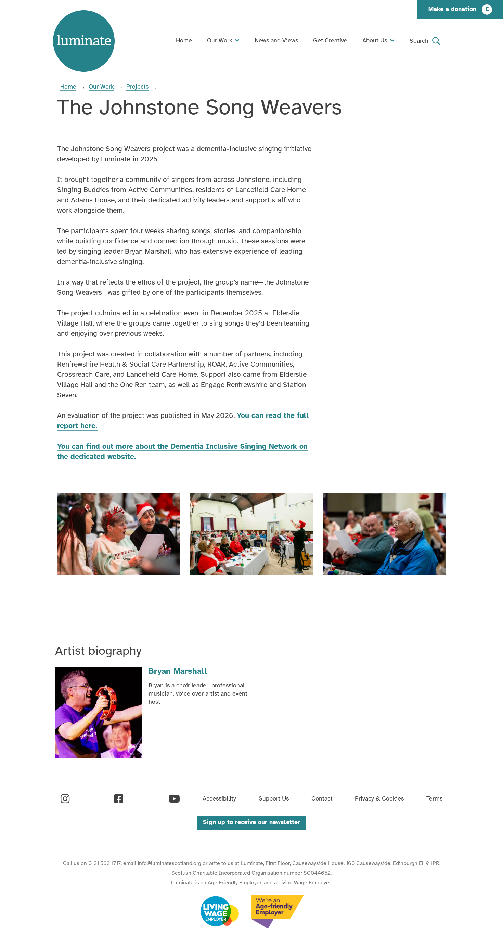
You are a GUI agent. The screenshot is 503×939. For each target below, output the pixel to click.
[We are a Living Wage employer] (220, 912)
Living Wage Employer (304, 883)
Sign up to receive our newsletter (251, 822)
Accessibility (219, 799)
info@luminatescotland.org (169, 864)
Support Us (274, 799)
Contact (322, 799)
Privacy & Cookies (379, 799)
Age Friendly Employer (234, 883)
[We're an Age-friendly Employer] (278, 912)
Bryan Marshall (178, 671)
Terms (434, 799)
